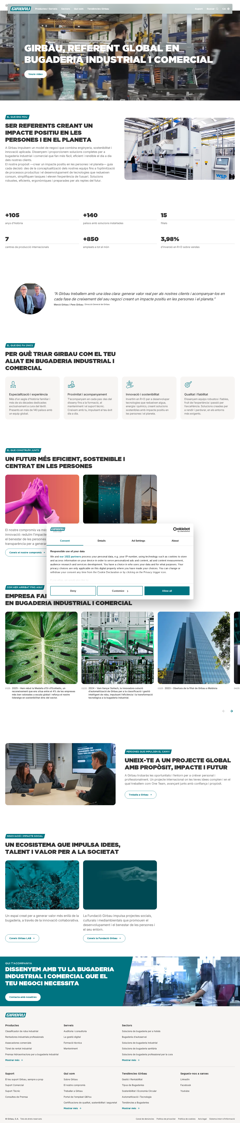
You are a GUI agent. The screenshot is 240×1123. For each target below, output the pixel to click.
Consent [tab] (65, 540)
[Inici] (6, 5)
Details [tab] (102, 540)
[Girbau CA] (20, 9)
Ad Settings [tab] (138, 540)
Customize (118, 590)
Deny (73, 590)
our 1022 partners (70, 556)
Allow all (167, 590)
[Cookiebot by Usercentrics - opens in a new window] (175, 529)
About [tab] (175, 540)
